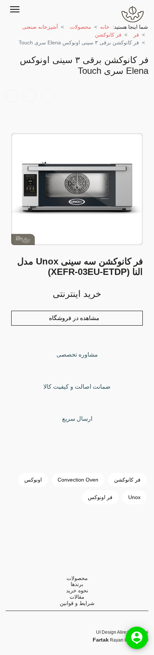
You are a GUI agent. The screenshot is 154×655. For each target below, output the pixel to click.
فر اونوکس (100, 497)
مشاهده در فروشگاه (75, 318)
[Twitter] (34, 9)
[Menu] (14, 9)
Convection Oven (78, 480)
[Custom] (63, 9)
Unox (134, 497)
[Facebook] (12, 96)
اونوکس (33, 480)
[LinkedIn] (47, 96)
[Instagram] (53, 9)
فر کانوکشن (127, 480)
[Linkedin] (43, 9)
